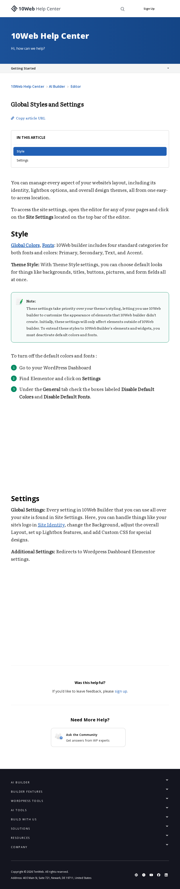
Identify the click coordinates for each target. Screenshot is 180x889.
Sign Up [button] (149, 9)
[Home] (36, 8)
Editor (76, 86)
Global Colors (25, 245)
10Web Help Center (27, 86)
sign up (121, 691)
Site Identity (51, 524)
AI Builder (57, 86)
